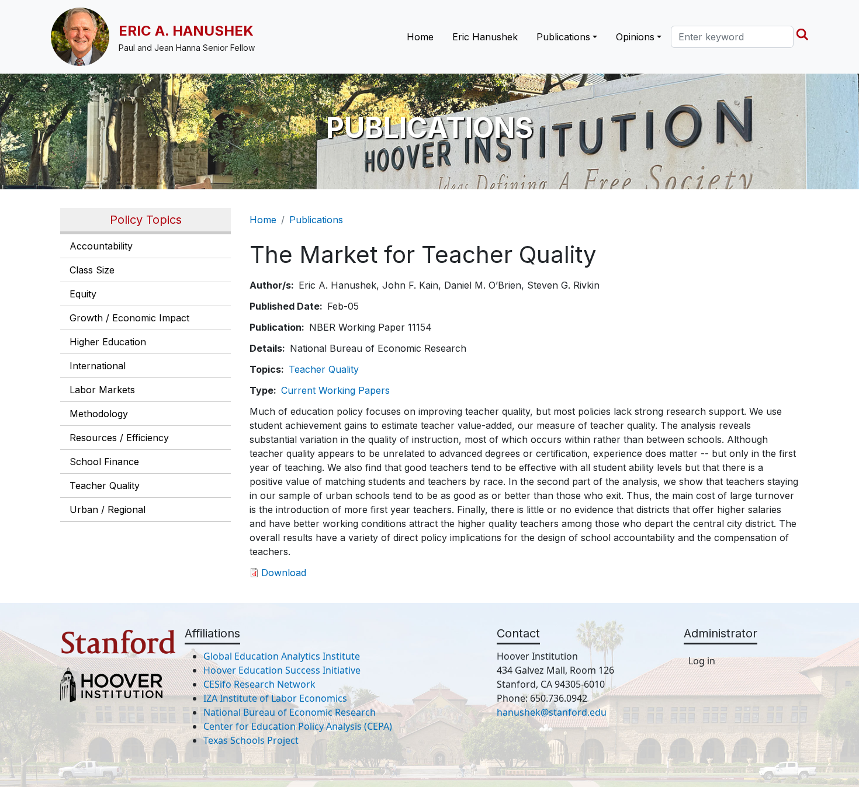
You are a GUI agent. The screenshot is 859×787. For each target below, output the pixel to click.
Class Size (92, 270)
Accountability (101, 246)
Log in (701, 660)
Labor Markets (102, 390)
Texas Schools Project (251, 740)
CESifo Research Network (259, 684)
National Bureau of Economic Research (289, 712)
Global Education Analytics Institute (281, 656)
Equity (83, 294)
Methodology (99, 413)
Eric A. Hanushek (186, 30)
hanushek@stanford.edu (552, 712)
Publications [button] (563, 37)
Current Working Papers (335, 390)
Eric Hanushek (485, 37)
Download (283, 572)
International (98, 366)
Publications (316, 220)
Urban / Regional (108, 509)
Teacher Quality (105, 485)
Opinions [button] (635, 37)
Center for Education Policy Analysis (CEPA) (297, 726)
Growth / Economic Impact (129, 318)
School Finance (104, 461)
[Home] (85, 37)
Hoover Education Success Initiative (282, 670)
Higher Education (108, 342)
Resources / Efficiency (119, 437)
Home (420, 37)
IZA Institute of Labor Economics (275, 698)
